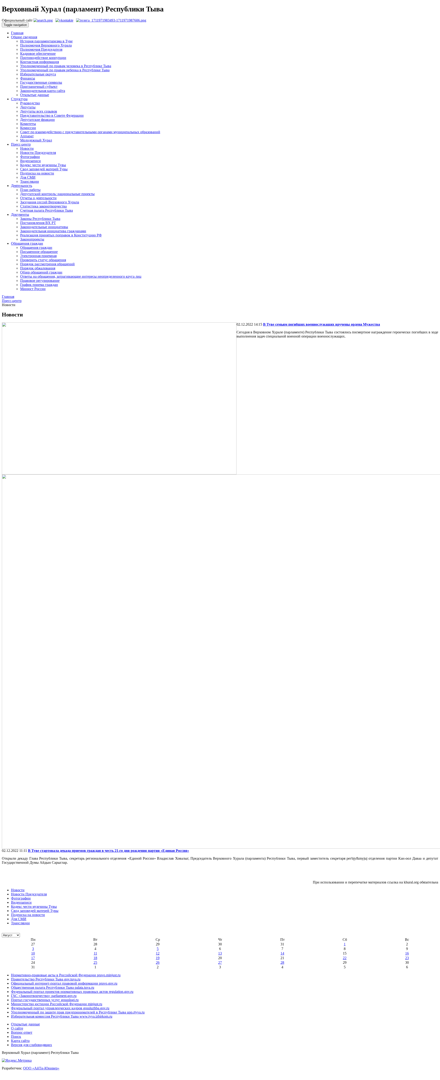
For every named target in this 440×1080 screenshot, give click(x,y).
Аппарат (27, 136)
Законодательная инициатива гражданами (53, 231)
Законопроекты (32, 239)
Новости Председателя (38, 153)
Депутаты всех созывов (38, 111)
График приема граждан (39, 285)
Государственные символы (41, 82)
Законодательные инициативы (44, 227)
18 (95, 958)
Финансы (27, 78)
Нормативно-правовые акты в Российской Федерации (66, 975)
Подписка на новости (37, 173)
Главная (17, 33)
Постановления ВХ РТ (38, 223)
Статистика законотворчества (43, 206)
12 (158, 953)
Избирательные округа (38, 74)
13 (220, 953)
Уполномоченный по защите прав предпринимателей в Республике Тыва (78, 1012)
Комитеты (28, 124)
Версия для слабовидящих (31, 1045)
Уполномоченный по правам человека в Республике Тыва (65, 66)
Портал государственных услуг (45, 1000)
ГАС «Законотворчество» (44, 996)
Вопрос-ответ (21, 1032)
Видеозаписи (30, 161)
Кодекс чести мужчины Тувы (43, 165)
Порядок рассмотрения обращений (47, 264)
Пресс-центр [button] (21, 144)
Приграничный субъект (39, 87)
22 (344, 958)
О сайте (17, 1028)
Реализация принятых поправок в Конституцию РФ (61, 235)
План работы (30, 190)
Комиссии (28, 128)
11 (95, 953)
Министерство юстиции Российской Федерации (56, 1004)
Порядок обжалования (37, 268)
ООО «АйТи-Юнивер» (41, 1068)
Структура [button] (19, 99)
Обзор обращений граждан (41, 272)
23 (407, 958)
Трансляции (29, 181)
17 (33, 958)
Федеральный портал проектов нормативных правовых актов (72, 992)
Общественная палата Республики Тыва (52, 987)
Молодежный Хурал (36, 140)
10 (33, 953)
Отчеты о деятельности (38, 198)
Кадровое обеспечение (38, 53)
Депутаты (28, 107)
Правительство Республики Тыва (45, 979)
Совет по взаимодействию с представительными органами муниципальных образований (90, 132)
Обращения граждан (36, 247)
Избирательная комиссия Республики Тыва (61, 1016)
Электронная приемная (38, 256)
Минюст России (33, 289)
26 (158, 962)
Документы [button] (20, 214)
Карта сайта (20, 1041)
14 (282, 953)
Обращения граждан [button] (27, 243)
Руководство (30, 103)
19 (158, 958)
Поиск (16, 1036)
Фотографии (30, 157)
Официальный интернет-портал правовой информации (64, 983)
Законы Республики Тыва (40, 219)
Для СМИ (28, 177)
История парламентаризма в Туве (46, 41)
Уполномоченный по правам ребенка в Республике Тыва (65, 70)
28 (282, 962)
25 (95, 962)
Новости (27, 148)
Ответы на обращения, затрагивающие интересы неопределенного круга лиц (80, 276)
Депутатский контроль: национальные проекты (57, 194)
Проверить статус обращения (43, 260)
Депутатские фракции (37, 120)
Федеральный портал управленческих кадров (60, 1008)
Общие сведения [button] (24, 37)
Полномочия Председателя (41, 49)
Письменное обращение (39, 252)
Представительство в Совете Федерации (52, 115)
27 (220, 962)
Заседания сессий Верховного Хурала (49, 202)
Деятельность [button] (21, 186)
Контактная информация (39, 62)
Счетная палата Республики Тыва (46, 210)
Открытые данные (34, 95)
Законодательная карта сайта (42, 91)
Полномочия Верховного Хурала (46, 45)
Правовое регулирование (40, 280)
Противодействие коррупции (43, 58)
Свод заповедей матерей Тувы (44, 169)
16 (407, 953)
